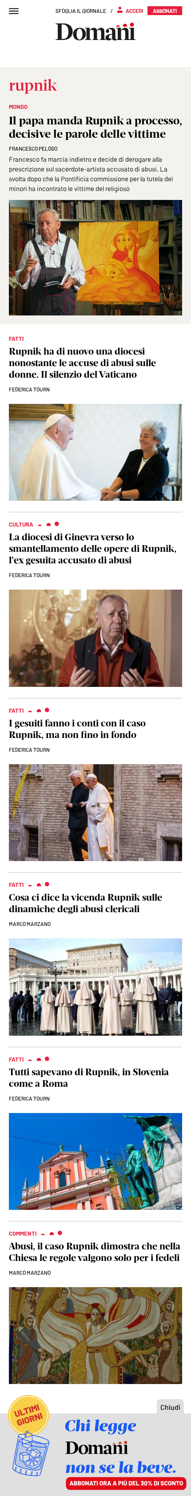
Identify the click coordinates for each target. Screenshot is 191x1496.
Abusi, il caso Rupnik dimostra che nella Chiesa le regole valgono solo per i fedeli (94, 1252)
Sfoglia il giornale (81, 11)
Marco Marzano (30, 924)
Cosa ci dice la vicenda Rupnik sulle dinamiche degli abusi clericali (85, 903)
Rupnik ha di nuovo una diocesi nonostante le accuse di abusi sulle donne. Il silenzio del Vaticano (82, 363)
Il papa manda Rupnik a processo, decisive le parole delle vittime (95, 127)
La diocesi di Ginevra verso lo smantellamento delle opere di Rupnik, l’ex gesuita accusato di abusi (92, 548)
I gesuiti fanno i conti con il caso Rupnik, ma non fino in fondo (77, 729)
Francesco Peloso (33, 148)
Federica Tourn (29, 389)
